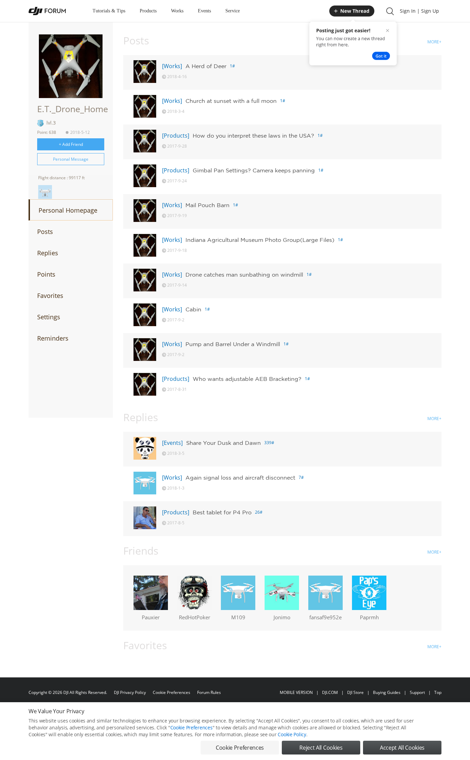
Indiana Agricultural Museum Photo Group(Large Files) (259, 240)
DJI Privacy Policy (130, 692)
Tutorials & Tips (109, 10)
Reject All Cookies (320, 747)
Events (204, 10)
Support (417, 692)
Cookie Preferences (171, 692)
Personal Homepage (68, 210)
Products (148, 10)
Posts (45, 231)
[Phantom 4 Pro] (45, 192)
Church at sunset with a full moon (231, 101)
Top (437, 692)
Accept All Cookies (402, 747)
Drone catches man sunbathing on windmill (244, 274)
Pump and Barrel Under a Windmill (232, 344)
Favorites (50, 295)
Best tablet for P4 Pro (222, 512)
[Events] (172, 443)
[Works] (172, 66)
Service (232, 10)
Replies (47, 253)
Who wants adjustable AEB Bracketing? (247, 379)
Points (46, 274)
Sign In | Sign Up (419, 11)
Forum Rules (209, 692)
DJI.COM (330, 692)
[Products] (175, 135)
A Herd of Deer (205, 66)
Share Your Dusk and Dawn (223, 443)
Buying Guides (386, 692)
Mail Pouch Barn (207, 205)
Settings (48, 317)
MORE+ (434, 42)
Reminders (52, 338)
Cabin (193, 309)
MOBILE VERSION (296, 692)
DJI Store (355, 692)
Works (177, 10)
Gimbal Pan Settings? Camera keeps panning (254, 170)
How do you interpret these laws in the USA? (253, 135)
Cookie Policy (292, 734)
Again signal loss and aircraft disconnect (240, 477)
